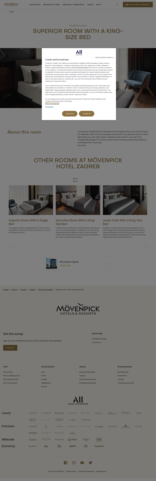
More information (52, 103)
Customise (70, 113)
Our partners (49, 107)
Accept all (86, 113)
